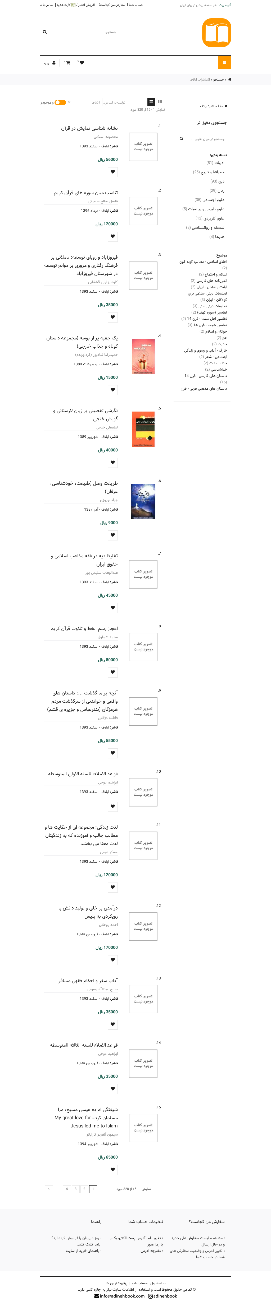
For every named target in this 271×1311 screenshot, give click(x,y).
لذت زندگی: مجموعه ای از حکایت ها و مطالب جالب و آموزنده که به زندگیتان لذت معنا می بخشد (81, 835)
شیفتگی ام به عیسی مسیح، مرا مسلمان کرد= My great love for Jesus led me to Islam (86, 1117)
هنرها (216, 237)
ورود (46, 63)
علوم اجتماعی (209, 200)
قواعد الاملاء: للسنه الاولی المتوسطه (83, 774)
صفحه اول (158, 1283)
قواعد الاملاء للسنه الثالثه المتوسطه (84, 1045)
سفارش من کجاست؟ (111, 4)
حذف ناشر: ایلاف (212, 106)
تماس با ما (46, 4)
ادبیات (215, 163)
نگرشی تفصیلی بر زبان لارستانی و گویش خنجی (85, 415)
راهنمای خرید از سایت (82, 1251)
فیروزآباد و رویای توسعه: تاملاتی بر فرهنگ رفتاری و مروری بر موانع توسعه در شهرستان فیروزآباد (81, 265)
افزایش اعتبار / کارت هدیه (76, 5)
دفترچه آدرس (151, 1251)
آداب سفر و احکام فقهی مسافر (88, 981)
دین (217, 181)
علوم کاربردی (210, 218)
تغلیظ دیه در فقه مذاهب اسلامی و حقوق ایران (84, 560)
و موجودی (47, 102)
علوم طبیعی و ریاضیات (203, 209)
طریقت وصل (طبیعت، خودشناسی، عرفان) (84, 487)
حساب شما (136, 4)
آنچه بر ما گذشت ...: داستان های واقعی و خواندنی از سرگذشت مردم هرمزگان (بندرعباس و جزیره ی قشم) (82, 701)
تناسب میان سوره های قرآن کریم (86, 193)
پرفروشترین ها (117, 1283)
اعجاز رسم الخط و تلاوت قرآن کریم (84, 628)
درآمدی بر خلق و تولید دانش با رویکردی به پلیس (88, 912)
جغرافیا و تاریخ (208, 172)
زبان (217, 190)
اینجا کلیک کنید (89, 1244)
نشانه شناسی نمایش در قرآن (89, 128)
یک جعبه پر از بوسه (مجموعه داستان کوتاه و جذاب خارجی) (82, 342)
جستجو (218, 79)
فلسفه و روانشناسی (205, 227)
